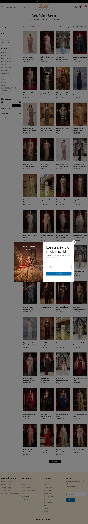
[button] (74, 242)
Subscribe (59, 274)
